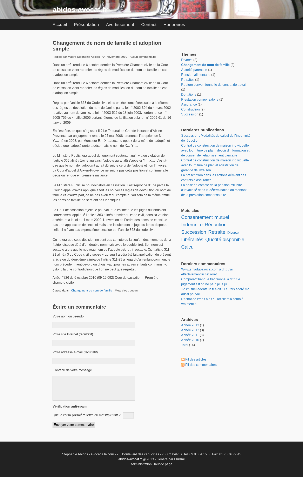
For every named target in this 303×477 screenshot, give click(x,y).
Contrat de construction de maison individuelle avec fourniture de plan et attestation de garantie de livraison (215, 165)
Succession (189, 114)
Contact (148, 24)
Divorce (187, 60)
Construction (190, 109)
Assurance (189, 104)
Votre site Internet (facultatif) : (74, 334)
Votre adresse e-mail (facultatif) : (76, 352)
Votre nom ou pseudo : (69, 316)
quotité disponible (224, 239)
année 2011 (190, 335)
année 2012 (190, 330)
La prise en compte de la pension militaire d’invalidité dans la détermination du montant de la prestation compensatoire (214, 190)
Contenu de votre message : (73, 370)
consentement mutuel (205, 217)
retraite (216, 232)
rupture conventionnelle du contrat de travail (214, 84)
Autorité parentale (194, 70)
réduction (216, 224)
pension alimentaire (195, 74)
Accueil (60, 24)
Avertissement (120, 24)
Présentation (86, 24)
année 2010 (190, 340)
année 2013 (190, 325)
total (185, 345)
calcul (188, 247)
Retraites (187, 79)
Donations (188, 94)
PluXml (179, 459)
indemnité (192, 224)
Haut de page (162, 464)
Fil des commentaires (201, 365)
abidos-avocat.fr (80, 9)
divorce (233, 232)
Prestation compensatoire (199, 99)
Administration (141, 464)
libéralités (192, 239)
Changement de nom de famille (91, 290)
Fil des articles (196, 359)
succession (193, 232)
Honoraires (174, 24)
